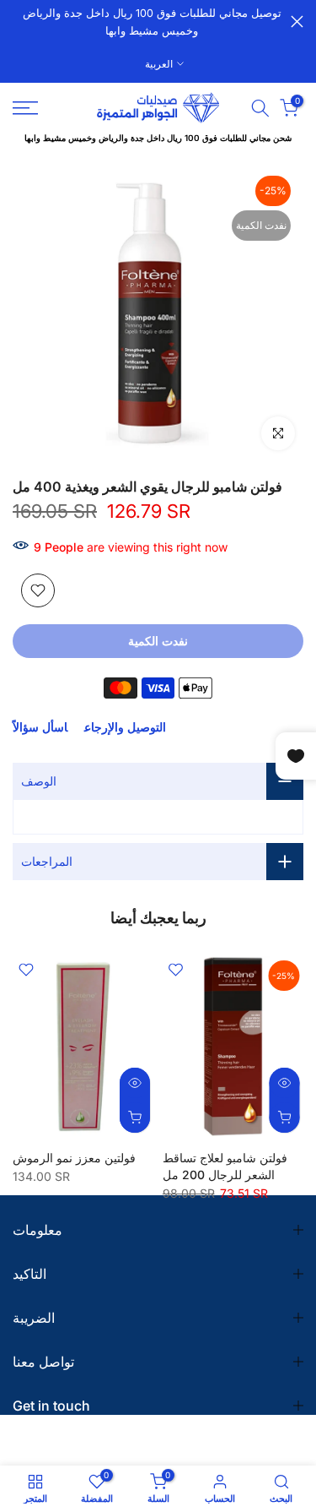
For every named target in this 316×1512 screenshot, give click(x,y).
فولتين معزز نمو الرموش (74, 1157)
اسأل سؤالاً (40, 727)
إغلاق (297, 21)
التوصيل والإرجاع (125, 727)
